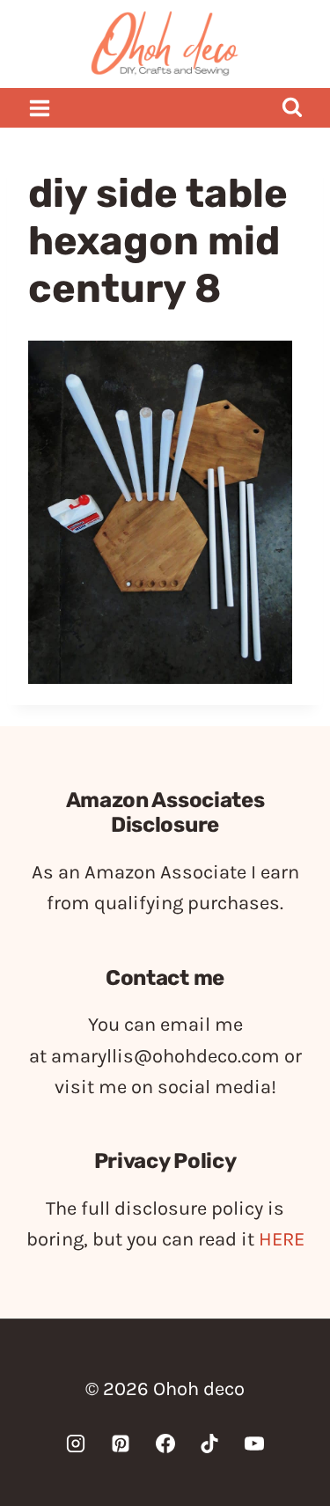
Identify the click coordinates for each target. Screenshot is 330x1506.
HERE (281, 1239)
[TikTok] (209, 1443)
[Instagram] (75, 1443)
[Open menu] (40, 108)
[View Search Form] (292, 108)
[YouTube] (254, 1443)
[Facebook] (165, 1443)
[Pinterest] (120, 1443)
